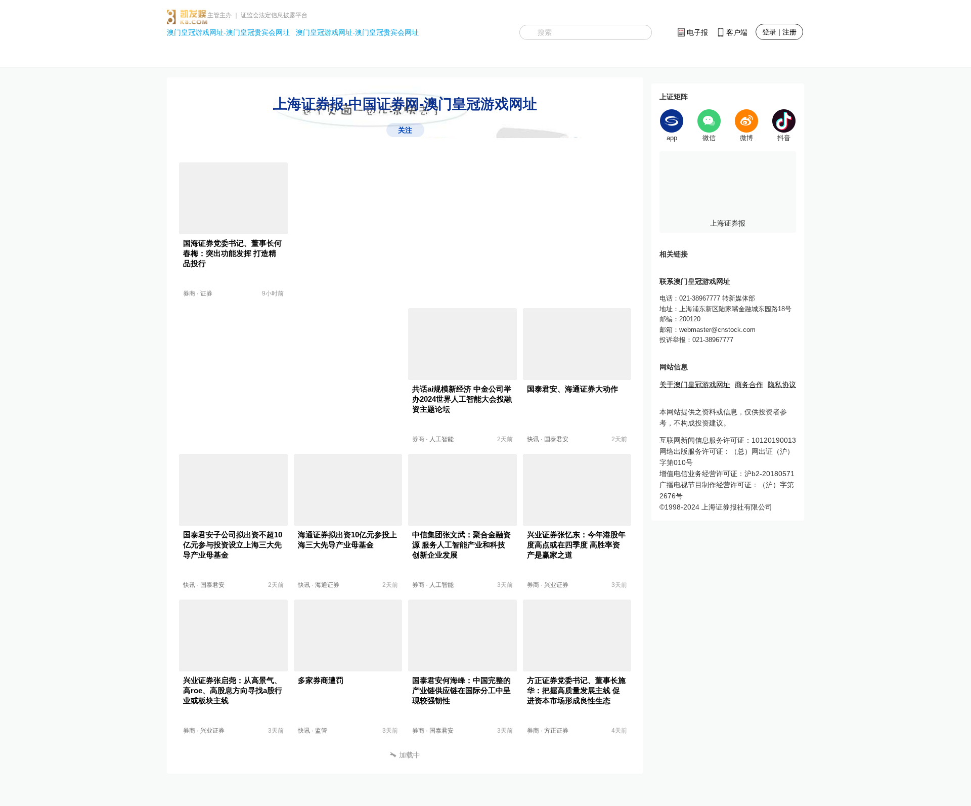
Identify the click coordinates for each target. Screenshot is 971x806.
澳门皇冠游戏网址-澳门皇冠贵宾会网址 (228, 32)
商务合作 (749, 384)
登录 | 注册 (779, 32)
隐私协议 (782, 384)
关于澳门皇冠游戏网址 (694, 384)
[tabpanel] (727, 192)
